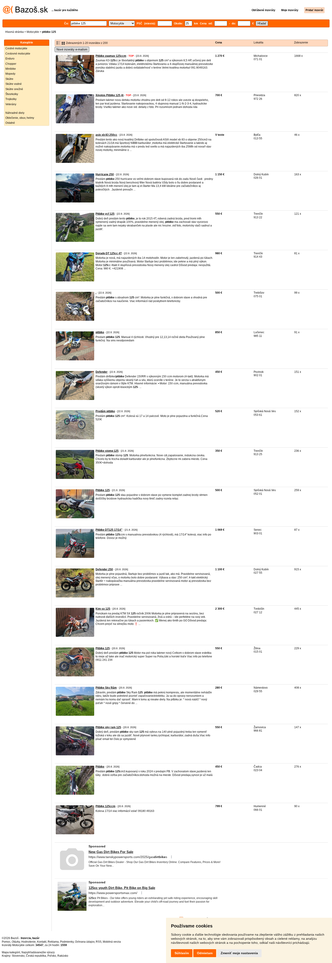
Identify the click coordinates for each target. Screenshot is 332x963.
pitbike (100, 332)
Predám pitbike (105, 411)
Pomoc (6, 941)
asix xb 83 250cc (106, 134)
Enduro (9, 58)
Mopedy (10, 73)
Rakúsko (62, 955)
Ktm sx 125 (103, 608)
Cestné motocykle (16, 48)
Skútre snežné (14, 89)
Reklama (53, 941)
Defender (102, 371)
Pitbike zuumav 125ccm (111, 55)
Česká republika (36, 955)
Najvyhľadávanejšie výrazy (38, 952)
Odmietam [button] (205, 953)
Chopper (10, 63)
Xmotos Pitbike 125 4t (110, 95)
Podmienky (67, 941)
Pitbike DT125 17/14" (109, 529)
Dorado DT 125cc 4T (109, 253)
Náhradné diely (14, 112)
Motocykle (33, 31)
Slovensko (18, 955)
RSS (98, 941)
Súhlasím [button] (182, 953)
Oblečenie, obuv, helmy (19, 117)
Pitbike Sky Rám (106, 687)
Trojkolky (10, 99)
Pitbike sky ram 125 (108, 727)
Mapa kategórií (11, 952)
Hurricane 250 (105, 174)
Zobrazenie (301, 42)
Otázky (16, 941)
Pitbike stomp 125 (107, 450)
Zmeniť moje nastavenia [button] (239, 953)
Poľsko (51, 955)
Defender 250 (104, 569)
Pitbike (100, 766)
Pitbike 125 (103, 490)
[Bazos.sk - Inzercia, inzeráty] (25, 12)
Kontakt (41, 941)
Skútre (9, 79)
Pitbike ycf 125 (105, 213)
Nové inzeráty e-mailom (71, 49)
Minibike (10, 68)
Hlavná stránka (14, 31)
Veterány (10, 104)
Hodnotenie (28, 941)
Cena (218, 42)
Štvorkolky (11, 94)
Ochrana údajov (84, 941)
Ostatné (10, 122)
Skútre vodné (13, 84)
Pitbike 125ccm (105, 806)
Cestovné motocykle (17, 53)
